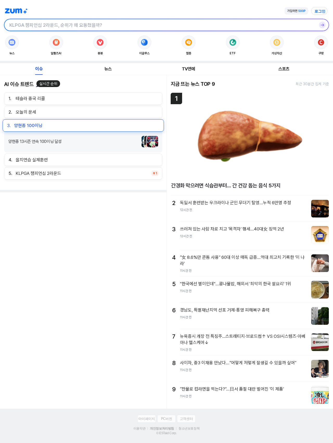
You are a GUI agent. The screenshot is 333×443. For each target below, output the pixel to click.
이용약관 (139, 428)
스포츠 (284, 68)
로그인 (320, 11)
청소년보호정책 (189, 428)
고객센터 (186, 419)
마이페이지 (146, 419)
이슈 (38, 68)
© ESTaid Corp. (166, 433)
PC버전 (166, 419)
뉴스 (108, 68)
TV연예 (188, 68)
